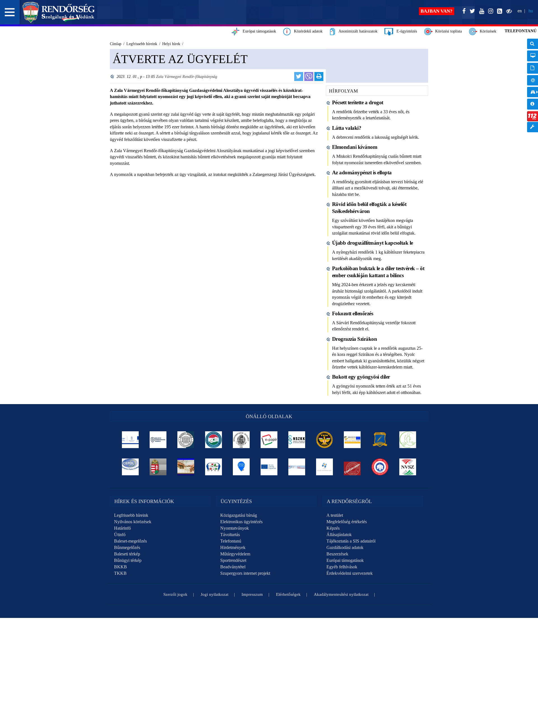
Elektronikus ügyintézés (241, 521)
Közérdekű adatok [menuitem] (532, 104)
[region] (215, 132)
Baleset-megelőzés (130, 541)
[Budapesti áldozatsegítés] (407, 439)
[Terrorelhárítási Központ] (324, 439)
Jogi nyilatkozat (214, 594)
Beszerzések (337, 554)
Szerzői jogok (175, 594)
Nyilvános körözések (132, 521)
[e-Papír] (269, 439)
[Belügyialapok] (352, 439)
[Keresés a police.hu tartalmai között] (532, 44)
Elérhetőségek (288, 594)
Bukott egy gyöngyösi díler (361, 377)
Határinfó (122, 528)
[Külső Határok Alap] (324, 466)
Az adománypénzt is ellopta (362, 172)
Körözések (486, 31)
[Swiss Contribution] (296, 466)
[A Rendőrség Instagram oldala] (489, 11)
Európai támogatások (257, 31)
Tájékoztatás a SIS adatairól (350, 541)
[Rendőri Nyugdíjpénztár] (185, 466)
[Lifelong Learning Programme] (269, 466)
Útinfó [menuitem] (532, 92)
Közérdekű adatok (307, 31)
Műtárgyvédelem (235, 554)
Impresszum (252, 594)
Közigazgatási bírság (238, 515)
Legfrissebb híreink (131, 515)
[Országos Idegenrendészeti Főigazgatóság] (213, 439)
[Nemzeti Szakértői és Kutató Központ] (296, 439)
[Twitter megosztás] (298, 76)
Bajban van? (437, 11)
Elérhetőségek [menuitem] (532, 80)
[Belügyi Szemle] (185, 439)
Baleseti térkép (127, 554)
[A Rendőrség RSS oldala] (498, 11)
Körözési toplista (447, 31)
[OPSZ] (213, 466)
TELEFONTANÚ (521, 31)
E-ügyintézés (405, 31)
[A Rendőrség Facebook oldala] (463, 11)
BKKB (120, 566)
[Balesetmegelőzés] (380, 466)
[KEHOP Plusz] (130, 439)
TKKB (120, 573)
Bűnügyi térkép (128, 560)
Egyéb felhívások (341, 566)
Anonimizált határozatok (356, 31)
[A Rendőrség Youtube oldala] (480, 11)
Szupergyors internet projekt (245, 573)
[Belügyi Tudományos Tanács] (158, 439)
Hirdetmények (232, 547)
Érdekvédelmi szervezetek (349, 573)
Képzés (333, 528)
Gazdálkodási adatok (344, 547)
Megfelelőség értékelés (346, 521)
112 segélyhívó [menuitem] (532, 116)
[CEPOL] (130, 466)
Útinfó (120, 534)
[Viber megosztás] (308, 76)
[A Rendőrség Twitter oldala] (471, 11)
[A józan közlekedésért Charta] (352, 466)
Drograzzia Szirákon (354, 339)
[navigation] (532, 88)
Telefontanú (230, 541)
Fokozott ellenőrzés (352, 313)
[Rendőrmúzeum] (241, 439)
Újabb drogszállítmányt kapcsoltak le (372, 243)
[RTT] (380, 439)
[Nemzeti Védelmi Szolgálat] (407, 466)
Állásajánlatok (339, 534)
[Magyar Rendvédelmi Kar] (158, 466)
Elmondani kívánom (354, 147)
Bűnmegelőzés (127, 547)
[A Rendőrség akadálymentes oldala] (508, 11)
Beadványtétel (232, 566)
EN (520, 10)
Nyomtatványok (234, 528)
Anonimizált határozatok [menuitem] (532, 68)
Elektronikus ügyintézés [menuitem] (532, 55)
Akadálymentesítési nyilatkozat (341, 594)
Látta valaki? (346, 128)
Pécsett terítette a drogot (357, 102)
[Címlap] (58, 12)
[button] (10, 12)
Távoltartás (230, 534)
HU (530, 10)
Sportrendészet (233, 560)
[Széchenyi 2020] (241, 466)
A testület (334, 515)
